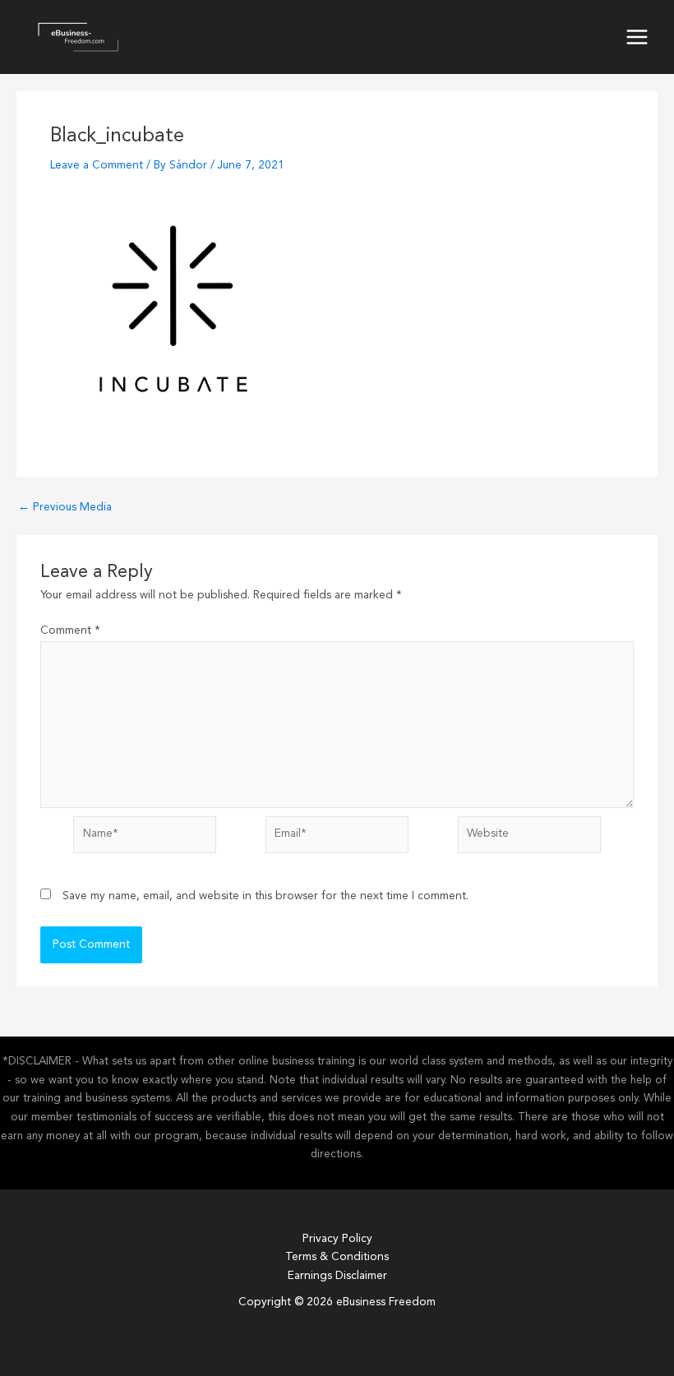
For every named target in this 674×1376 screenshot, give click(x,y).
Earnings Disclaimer (337, 1276)
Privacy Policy (337, 1239)
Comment (70, 631)
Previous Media (65, 507)
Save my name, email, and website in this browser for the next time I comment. (265, 896)
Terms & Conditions (337, 1257)
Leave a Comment (96, 165)
